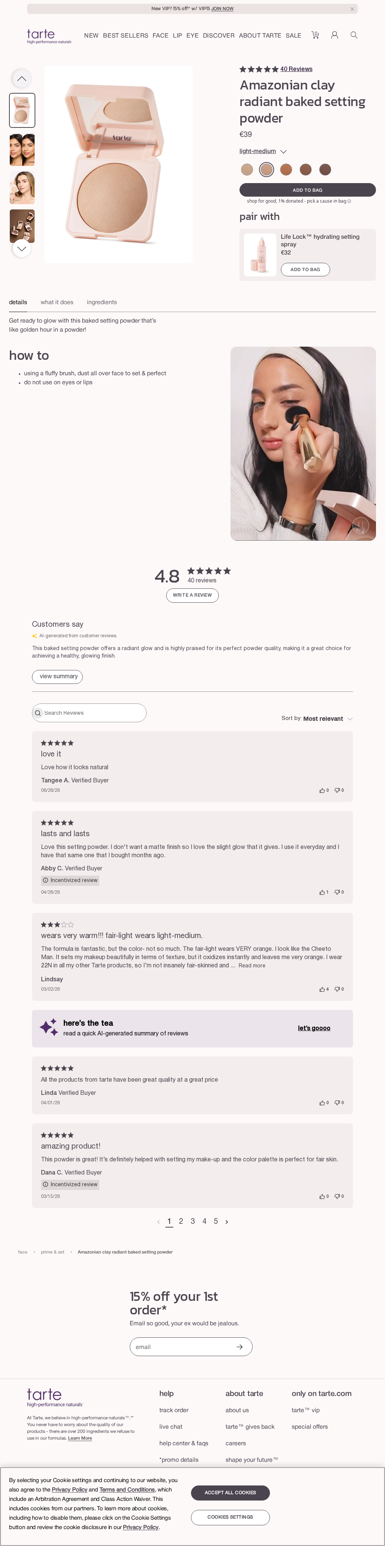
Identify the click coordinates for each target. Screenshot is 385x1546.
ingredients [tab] (102, 302)
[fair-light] (247, 169)
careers (236, 1443)
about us (237, 1410)
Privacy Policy (70, 1490)
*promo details (179, 1460)
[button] (161, 36)
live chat (170, 1427)
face (22, 1252)
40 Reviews (296, 69)
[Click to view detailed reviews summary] (57, 677)
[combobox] (317, 719)
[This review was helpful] (322, 790)
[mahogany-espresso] (325, 169)
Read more (252, 966)
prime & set (52, 1252)
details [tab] (18, 302)
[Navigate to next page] (227, 1222)
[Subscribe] (239, 1347)
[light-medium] (266, 169)
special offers (310, 1427)
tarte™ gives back (250, 1427)
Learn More (80, 1438)
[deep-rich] (305, 169)
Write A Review (192, 595)
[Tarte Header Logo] (49, 37)
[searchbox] (94, 712)
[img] (242, 69)
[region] (192, 1506)
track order (173, 1410)
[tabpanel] (192, 323)
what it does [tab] (57, 302)
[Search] (354, 37)
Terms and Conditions (127, 1490)
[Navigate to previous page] (158, 1222)
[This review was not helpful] (337, 790)
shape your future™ (252, 1460)
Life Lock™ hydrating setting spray (320, 241)
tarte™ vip (306, 1410)
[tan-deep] (286, 169)
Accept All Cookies (230, 1493)
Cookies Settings (230, 1517)
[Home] (55, 1397)
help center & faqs (183, 1443)
